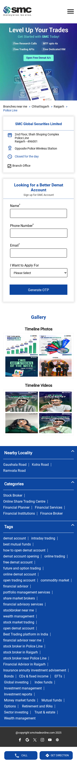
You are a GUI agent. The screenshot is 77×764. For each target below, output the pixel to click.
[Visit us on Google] (27, 740)
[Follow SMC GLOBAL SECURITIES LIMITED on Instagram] (42, 740)
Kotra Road (40, 464)
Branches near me (15, 106)
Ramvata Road (14, 470)
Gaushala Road (15, 464)
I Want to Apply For (24, 265)
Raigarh (59, 106)
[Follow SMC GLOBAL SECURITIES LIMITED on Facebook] (19, 740)
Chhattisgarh (40, 106)
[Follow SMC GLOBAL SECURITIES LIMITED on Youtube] (49, 740)
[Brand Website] (57, 740)
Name (15, 205)
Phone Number (22, 225)
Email (15, 245)
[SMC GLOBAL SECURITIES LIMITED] (17, 11)
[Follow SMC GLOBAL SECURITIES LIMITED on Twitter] (34, 740)
